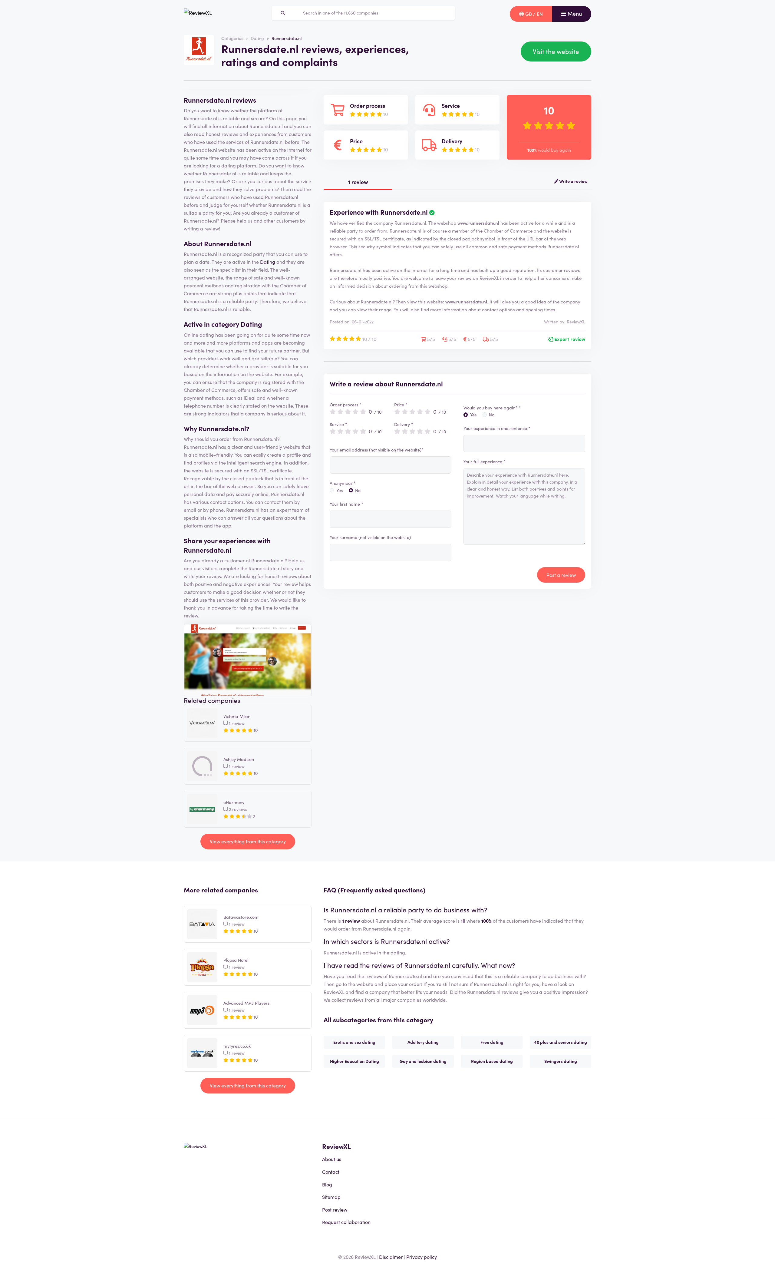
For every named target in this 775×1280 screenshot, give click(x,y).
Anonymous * (343, 483)
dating (398, 952)
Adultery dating (423, 1042)
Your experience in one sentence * (496, 428)
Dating (257, 38)
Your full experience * (484, 461)
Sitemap (331, 1196)
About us (331, 1159)
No (358, 490)
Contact (330, 1171)
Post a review (561, 574)
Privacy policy (421, 1256)
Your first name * (346, 504)
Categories (232, 38)
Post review (334, 1209)
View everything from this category (248, 841)
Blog (327, 1184)
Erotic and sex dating (354, 1042)
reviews (355, 999)
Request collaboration (346, 1222)
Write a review (573, 181)
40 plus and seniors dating (560, 1042)
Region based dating (492, 1061)
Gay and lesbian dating (423, 1061)
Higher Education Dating (354, 1061)
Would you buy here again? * (492, 408)
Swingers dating (560, 1061)
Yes (339, 490)
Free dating (491, 1042)
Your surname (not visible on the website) (370, 537)
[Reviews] (198, 14)
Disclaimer (391, 1256)
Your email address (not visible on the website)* (377, 450)
